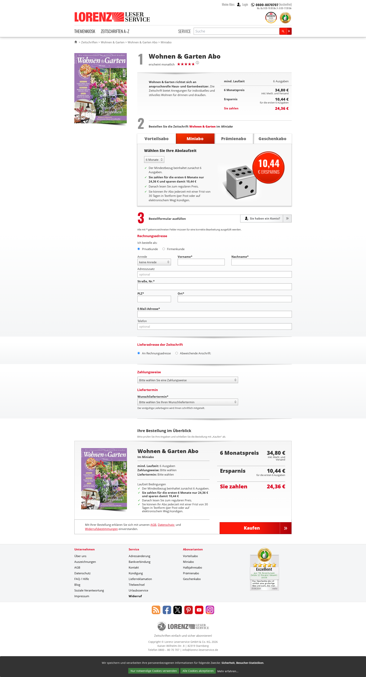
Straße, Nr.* (146, 281)
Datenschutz (82, 573)
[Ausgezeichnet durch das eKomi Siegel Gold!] (285, 17)
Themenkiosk (84, 31)
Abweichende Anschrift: (195, 353)
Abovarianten (193, 549)
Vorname (185, 257)
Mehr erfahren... (227, 671)
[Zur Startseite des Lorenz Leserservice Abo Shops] (112, 16)
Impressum (81, 596)
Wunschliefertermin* (152, 396)
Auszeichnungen (85, 562)
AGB (153, 525)
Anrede (142, 257)
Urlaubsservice (138, 590)
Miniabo (188, 562)
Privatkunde (150, 249)
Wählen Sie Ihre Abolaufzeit (170, 150)
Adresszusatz (146, 269)
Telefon (142, 321)
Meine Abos (228, 4)
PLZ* (140, 293)
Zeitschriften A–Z (115, 31)
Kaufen (252, 528)
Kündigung (136, 573)
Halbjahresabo (192, 567)
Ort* (181, 293)
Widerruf (135, 596)
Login (245, 4)
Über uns (80, 556)
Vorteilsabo (190, 556)
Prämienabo (191, 573)
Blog (77, 585)
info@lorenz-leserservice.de (200, 650)
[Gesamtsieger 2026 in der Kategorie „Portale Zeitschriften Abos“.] (271, 18)
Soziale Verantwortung (89, 590)
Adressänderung (139, 556)
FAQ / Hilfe (81, 579)
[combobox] (236, 31)
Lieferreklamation (140, 579)
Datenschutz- (166, 525)
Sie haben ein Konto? (264, 218)
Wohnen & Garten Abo (142, 42)
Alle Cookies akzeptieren (198, 671)
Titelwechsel (137, 585)
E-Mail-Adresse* (148, 309)
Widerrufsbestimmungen (101, 529)
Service (184, 31)
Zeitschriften (89, 42)
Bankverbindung (139, 562)
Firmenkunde (176, 249)
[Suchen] (285, 31)
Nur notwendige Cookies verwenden (154, 671)
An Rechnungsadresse (156, 353)
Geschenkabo (192, 579)
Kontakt (134, 567)
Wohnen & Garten (112, 42)
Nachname (240, 257)
